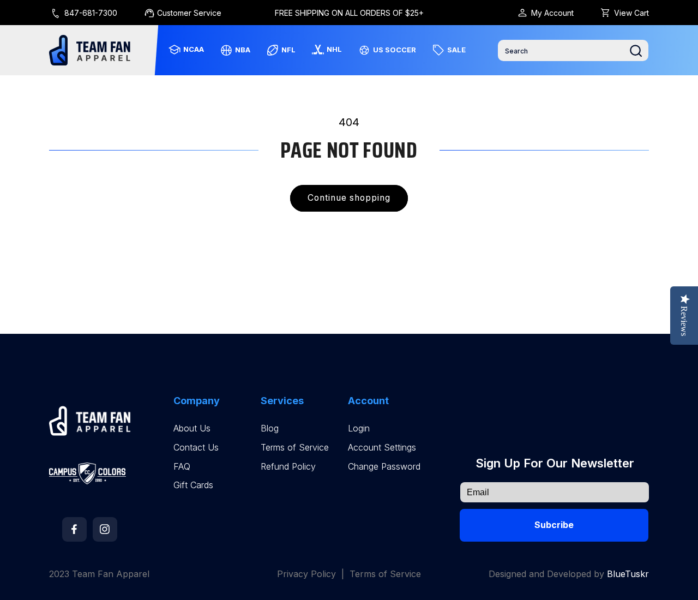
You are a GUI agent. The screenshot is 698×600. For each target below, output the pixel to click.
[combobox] (573, 50)
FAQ (181, 466)
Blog (270, 428)
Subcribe (554, 524)
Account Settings (382, 447)
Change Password (384, 466)
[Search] (635, 51)
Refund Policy (288, 466)
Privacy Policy (306, 574)
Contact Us (196, 447)
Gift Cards (193, 485)
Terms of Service (295, 447)
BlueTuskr (628, 573)
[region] (349, 12)
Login (359, 428)
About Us (191, 428)
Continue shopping (349, 198)
